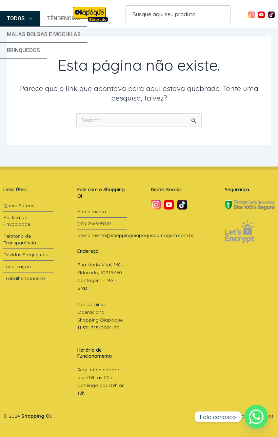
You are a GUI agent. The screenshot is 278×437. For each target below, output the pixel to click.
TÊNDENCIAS (63, 18)
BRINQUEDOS (23, 50)
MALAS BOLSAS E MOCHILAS (44, 34)
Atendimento (91, 212)
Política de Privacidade (16, 220)
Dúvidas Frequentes (25, 255)
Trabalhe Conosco (24, 278)
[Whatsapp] (256, 417)
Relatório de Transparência (19, 239)
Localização (17, 266)
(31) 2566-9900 (94, 223)
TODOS (16, 18)
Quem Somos (18, 205)
